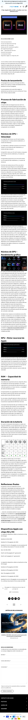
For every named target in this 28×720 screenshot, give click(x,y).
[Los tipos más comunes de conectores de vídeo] (7, 604)
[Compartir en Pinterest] (15, 598)
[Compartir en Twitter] (12, 598)
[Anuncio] (14, 2)
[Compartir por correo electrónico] (18, 598)
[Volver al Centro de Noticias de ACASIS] (14, 604)
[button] (21, 7)
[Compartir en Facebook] (9, 598)
